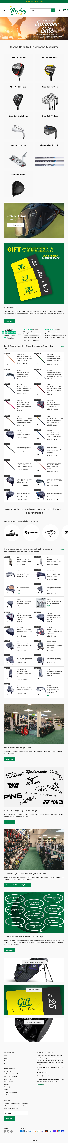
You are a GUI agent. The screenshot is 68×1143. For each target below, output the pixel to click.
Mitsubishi (50, 370)
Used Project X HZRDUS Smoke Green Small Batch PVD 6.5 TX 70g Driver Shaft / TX (55, 359)
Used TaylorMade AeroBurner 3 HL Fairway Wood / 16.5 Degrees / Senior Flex (54, 450)
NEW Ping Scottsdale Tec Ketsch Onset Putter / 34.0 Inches (54, 589)
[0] (66, 10)
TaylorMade (50, 400)
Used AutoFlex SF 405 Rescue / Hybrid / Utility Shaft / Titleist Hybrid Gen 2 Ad (24, 405)
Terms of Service (8, 1081)
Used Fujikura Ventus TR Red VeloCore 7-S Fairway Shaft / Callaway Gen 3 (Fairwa (54, 465)
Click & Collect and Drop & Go (12, 1076)
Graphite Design (21, 354)
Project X (50, 354)
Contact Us (9, 950)
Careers (6, 1089)
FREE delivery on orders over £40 (34, 1)
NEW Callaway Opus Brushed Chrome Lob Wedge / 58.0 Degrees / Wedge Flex (53, 690)
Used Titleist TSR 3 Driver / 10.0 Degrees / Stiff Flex (24, 433)
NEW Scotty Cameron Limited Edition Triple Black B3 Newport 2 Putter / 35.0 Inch (24, 674)
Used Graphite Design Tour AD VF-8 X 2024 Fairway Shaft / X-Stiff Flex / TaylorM (24, 464)
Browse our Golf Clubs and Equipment (17, 885)
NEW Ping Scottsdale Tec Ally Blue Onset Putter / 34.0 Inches (24, 689)
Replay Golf (40, 1084)
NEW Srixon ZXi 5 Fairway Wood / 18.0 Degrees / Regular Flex (24, 603)
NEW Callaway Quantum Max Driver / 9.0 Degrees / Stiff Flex (54, 617)
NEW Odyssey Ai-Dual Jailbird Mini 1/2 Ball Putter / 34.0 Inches (54, 631)
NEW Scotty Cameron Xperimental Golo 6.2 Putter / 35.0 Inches (54, 645)
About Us (6, 1061)
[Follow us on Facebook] (5, 1131)
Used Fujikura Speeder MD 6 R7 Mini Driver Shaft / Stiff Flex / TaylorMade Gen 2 (55, 420)
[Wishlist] (63, 10)
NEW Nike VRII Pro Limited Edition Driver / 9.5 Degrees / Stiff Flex (24, 617)
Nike (48, 557)
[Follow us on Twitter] (8, 1131)
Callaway (49, 613)
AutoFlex (19, 400)
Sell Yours (6, 1066)
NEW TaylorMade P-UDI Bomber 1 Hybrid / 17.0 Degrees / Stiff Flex (53, 574)
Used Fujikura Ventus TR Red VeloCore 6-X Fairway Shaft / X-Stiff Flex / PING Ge (54, 389)
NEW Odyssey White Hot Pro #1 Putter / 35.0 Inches (24, 560)
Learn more (9, 759)
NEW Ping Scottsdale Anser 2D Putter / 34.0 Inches (54, 672)
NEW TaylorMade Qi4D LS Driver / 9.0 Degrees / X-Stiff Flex (24, 631)
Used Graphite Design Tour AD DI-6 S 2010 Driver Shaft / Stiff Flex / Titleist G (24, 358)
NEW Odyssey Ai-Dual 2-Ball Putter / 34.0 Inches (24, 659)
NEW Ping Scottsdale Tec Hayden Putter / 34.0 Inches (54, 659)
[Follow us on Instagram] (11, 1131)
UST (18, 416)
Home (5, 1055)
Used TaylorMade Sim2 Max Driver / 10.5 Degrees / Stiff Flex (54, 495)
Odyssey (19, 557)
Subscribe (9, 1118)
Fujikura (49, 384)
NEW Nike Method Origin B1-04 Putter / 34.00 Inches (54, 560)
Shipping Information (9, 1068)
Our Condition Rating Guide (11, 1074)
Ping (18, 491)
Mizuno (19, 370)
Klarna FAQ (7, 1087)
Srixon (19, 599)
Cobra (18, 570)
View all (62, 346)
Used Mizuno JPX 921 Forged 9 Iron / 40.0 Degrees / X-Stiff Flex (23, 374)
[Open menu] (4, 10)
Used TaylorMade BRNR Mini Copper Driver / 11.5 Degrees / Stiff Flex (24, 480)
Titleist (19, 430)
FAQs (5, 1063)
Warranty (6, 1084)
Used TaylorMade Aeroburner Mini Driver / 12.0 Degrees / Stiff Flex (53, 404)
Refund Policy (7, 1071)
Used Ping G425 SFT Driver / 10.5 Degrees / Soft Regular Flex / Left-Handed (24, 495)
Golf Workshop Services (10, 1092)
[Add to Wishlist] (7, 364)
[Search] (53, 10)
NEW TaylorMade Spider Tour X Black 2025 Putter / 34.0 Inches (24, 589)
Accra (18, 444)
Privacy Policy (7, 1079)
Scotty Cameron (51, 641)
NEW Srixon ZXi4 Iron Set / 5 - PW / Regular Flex (54, 602)
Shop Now (9, 321)
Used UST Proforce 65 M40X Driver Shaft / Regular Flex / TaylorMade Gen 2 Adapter (24, 420)
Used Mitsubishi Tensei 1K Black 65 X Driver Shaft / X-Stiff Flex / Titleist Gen (24, 388)
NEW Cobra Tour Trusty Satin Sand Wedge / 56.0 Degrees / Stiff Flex (23, 574)
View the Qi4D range (16, 225)
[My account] (59, 10)
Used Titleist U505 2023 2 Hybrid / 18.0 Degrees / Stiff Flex (54, 480)
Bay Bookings (7, 1095)
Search (6, 1058)
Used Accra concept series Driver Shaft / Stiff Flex (24, 448)
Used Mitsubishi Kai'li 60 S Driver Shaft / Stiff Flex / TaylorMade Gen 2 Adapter (54, 434)
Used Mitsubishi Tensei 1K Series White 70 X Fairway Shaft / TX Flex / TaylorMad (54, 374)
